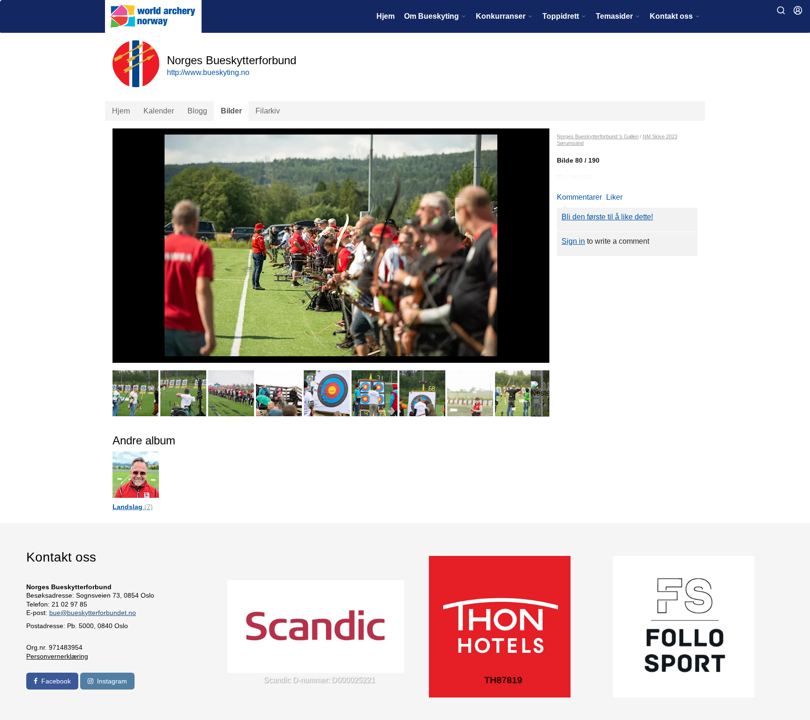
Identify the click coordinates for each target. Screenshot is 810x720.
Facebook (56, 681)
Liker (614, 197)
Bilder (231, 111)
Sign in (573, 241)
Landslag (132, 506)
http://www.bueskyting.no (208, 72)
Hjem (385, 16)
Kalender (158, 111)
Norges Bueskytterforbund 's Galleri (597, 136)
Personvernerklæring (57, 656)
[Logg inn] (797, 10)
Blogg (197, 111)
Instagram (112, 681)
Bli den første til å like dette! (607, 217)
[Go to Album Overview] (135, 474)
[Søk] (780, 10)
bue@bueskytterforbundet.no (92, 612)
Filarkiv (267, 111)
